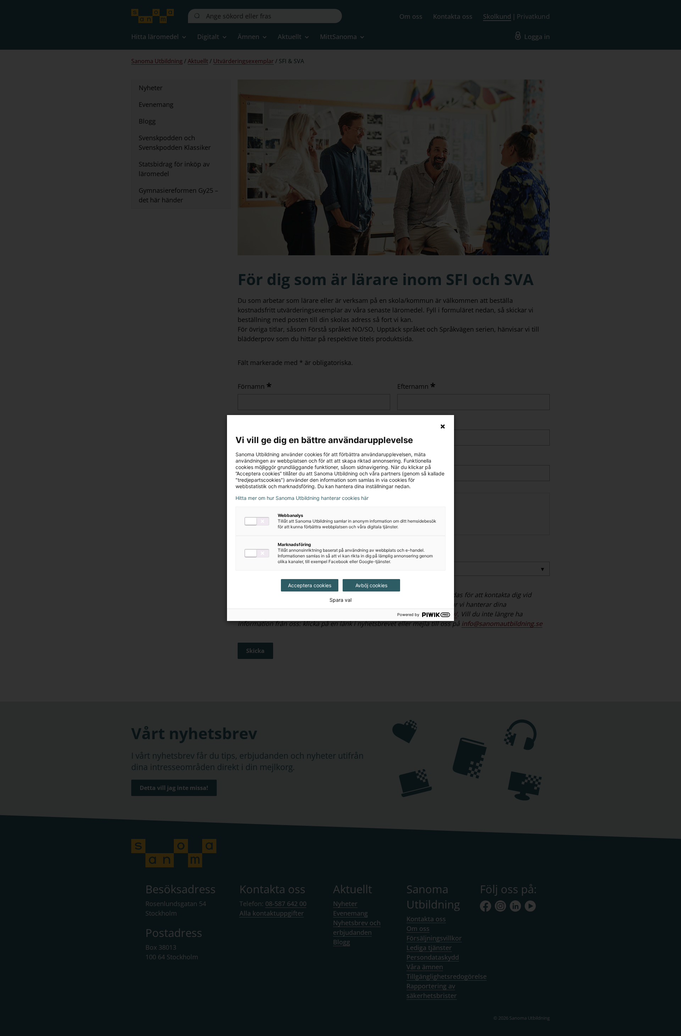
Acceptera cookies (309, 585)
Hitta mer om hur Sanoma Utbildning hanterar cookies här (302, 498)
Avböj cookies (371, 585)
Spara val (340, 600)
